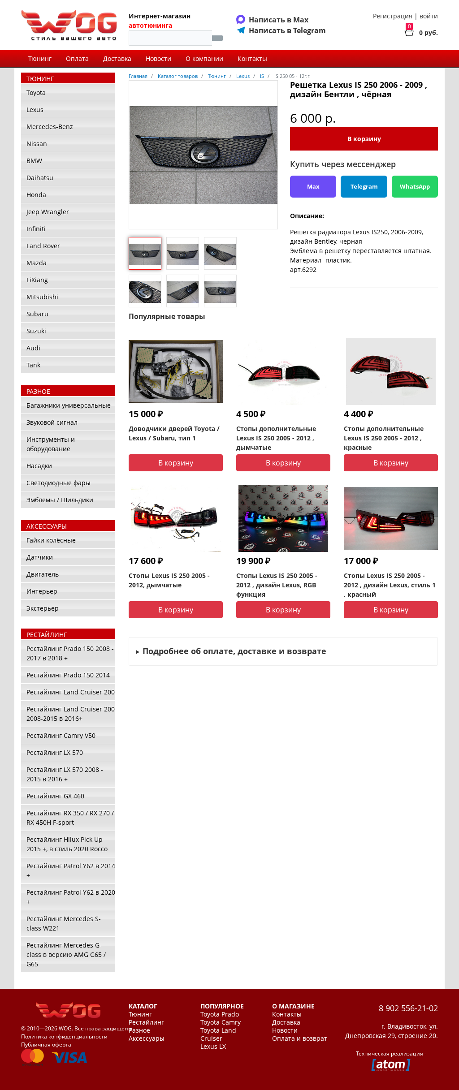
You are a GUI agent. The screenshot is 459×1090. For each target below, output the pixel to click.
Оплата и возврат (299, 1038)
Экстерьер (42, 608)
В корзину (364, 138)
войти (429, 16)
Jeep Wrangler (47, 211)
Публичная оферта (46, 1044)
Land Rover (43, 245)
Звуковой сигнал (52, 422)
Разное (139, 1030)
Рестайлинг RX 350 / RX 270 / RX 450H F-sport (70, 818)
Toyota (36, 92)
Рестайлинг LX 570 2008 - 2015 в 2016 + (64, 774)
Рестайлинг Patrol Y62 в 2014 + (70, 870)
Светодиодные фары (58, 482)
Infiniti (36, 228)
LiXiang (37, 280)
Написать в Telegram (287, 30)
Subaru (37, 314)
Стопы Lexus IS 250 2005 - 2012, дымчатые (169, 580)
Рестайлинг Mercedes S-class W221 (63, 923)
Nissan (36, 143)
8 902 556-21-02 (408, 1008)
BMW (34, 160)
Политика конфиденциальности (64, 1036)
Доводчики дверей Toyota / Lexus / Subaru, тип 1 (174, 433)
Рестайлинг (146, 1022)
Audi (33, 348)
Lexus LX (213, 1047)
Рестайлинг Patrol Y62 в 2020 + (70, 897)
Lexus (34, 109)
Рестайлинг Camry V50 (60, 735)
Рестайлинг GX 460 (55, 796)
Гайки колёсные (51, 540)
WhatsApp (415, 186)
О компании (204, 58)
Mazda (36, 262)
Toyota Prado (219, 1014)
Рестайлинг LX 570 (54, 752)
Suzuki (36, 331)
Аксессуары (147, 1038)
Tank (33, 365)
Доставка (117, 58)
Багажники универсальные (68, 405)
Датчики (39, 557)
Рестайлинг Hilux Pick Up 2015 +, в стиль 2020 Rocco (67, 844)
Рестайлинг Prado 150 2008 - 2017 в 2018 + (70, 653)
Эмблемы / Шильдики (59, 499)
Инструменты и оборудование (50, 444)
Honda (36, 194)
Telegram (364, 186)
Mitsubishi (42, 297)
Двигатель (42, 574)
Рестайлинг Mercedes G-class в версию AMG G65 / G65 (66, 954)
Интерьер (41, 591)
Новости (158, 58)
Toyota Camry (220, 1022)
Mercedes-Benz (49, 126)
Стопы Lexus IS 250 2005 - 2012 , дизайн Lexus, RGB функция (276, 585)
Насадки (39, 465)
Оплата (77, 58)
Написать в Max (278, 20)
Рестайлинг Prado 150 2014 (68, 675)
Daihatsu (39, 177)
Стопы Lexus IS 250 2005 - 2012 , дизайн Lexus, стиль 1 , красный (390, 585)
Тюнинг (40, 58)
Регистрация (392, 16)
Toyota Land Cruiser (218, 1034)
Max (313, 186)
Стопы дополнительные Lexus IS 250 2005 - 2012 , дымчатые (276, 438)
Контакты (252, 58)
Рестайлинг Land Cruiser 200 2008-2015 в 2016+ (70, 714)
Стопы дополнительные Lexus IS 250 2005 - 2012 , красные (384, 438)
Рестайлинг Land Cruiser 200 (70, 692)
